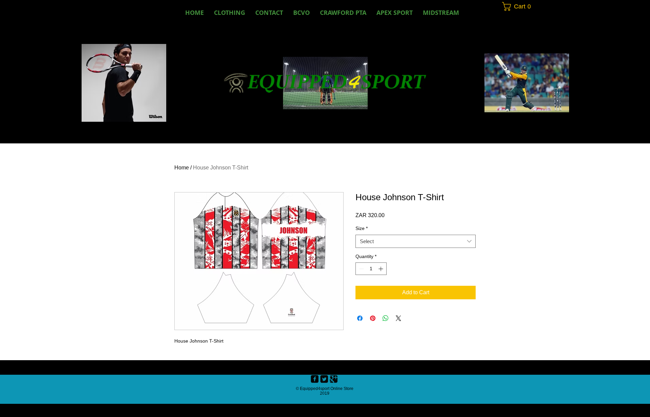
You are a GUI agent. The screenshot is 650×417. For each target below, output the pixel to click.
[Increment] (381, 269)
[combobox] (415, 241)
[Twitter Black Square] (324, 379)
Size (361, 228)
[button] (301, 12)
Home (181, 167)
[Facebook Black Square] (315, 379)
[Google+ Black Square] (334, 379)
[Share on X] (398, 318)
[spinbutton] (371, 269)
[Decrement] (360, 269)
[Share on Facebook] (360, 318)
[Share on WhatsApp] (386, 318)
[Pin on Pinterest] (373, 318)
